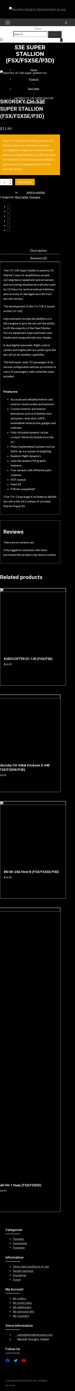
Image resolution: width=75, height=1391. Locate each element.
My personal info (23, 1311)
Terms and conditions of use (31, 1266)
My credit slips (22, 1303)
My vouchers (21, 1316)
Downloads (20, 1243)
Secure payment (23, 1271)
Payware (18, 1239)
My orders (19, 1298)
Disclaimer (19, 1275)
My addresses (22, 1307)
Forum (17, 1279)
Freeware (19, 1247)
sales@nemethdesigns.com (34, 1335)
